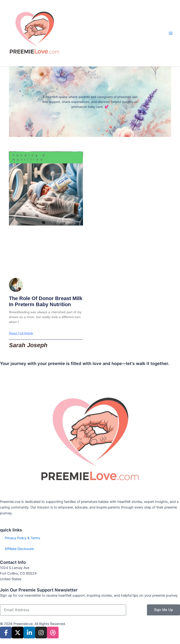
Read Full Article (21, 333)
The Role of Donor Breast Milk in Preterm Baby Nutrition (45, 301)
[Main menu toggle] (170, 33)
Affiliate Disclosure (19, 549)
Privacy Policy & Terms (22, 538)
